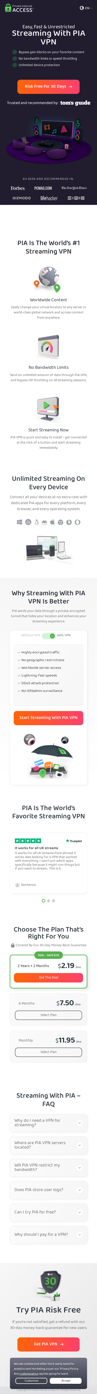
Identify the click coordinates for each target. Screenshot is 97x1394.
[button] (43, 901)
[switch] (48, 636)
